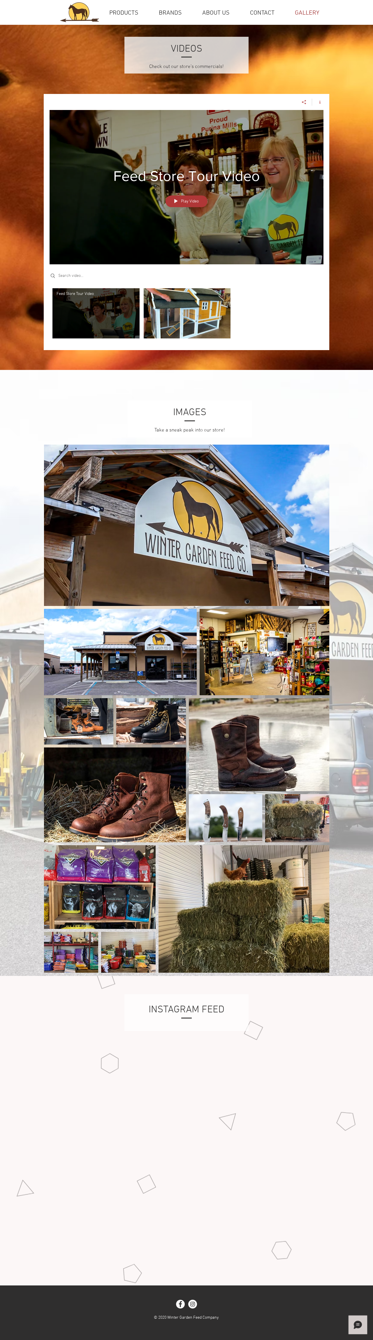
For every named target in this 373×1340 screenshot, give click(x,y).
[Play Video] (96, 313)
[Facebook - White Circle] (180, 1304)
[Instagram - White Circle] (192, 1304)
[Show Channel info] (317, 102)
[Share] (304, 102)
